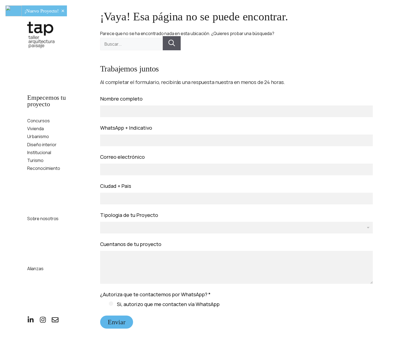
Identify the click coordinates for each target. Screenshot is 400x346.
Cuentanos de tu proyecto (130, 244)
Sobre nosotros (43, 219)
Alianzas (35, 269)
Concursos (38, 120)
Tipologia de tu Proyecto (129, 215)
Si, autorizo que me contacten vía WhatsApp (168, 304)
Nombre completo (121, 98)
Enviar (116, 322)
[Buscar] (172, 43)
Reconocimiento (43, 168)
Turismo (35, 160)
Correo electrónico (122, 157)
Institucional (39, 152)
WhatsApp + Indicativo (126, 127)
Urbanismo (38, 136)
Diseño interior (42, 144)
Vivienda (35, 128)
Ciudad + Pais (115, 186)
